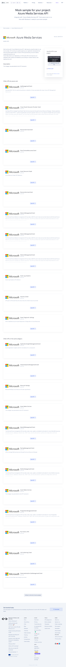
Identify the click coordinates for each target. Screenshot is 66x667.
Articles (25, 637)
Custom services (38, 642)
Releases (26, 628)
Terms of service (58, 636)
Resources (49, 2)
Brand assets (58, 630)
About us (57, 619)
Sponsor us (57, 622)
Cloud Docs (26, 622)
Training (26, 635)
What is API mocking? (13, 646)
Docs (25, 619)
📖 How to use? (50, 68)
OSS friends (57, 632)
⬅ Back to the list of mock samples (33, 595)
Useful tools (47, 628)
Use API (32, 97)
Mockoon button (57, 73)
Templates (47, 624)
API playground (48, 619)
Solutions (40, 2)
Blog (25, 626)
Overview (36, 619)
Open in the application (55, 57)
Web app (36, 652)
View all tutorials (12, 652)
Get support (57, 626)
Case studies (27, 641)
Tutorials (26, 630)
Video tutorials (27, 632)
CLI (35, 655)
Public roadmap (58, 624)
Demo (57, 2)
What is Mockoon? (13, 621)
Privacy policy (58, 638)
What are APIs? (12, 643)
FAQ (25, 624)
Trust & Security (37, 624)
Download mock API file (55, 64)
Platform (26, 2)
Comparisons (27, 639)
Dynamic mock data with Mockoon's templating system (14, 640)
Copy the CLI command (55, 60)
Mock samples (6, 28)
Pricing (33, 2)
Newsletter (57, 628)
